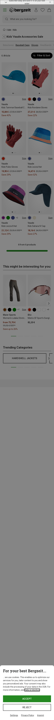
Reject (27, 707)
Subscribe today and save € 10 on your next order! (27, 2)
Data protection (32, 690)
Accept (27, 698)
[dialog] (27, 692)
